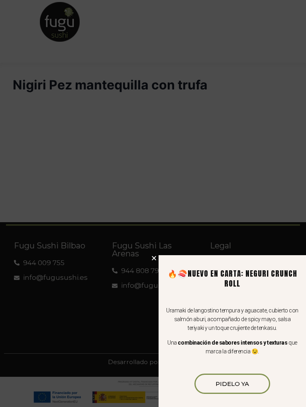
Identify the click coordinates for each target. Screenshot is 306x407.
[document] (153, 203)
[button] (154, 258)
